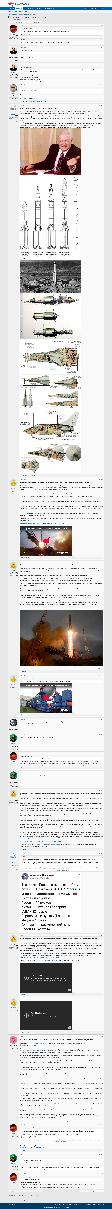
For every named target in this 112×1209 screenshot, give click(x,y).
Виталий (11, 19)
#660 (102, 1174)
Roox (13, 728)
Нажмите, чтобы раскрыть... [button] (62, 870)
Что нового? (27, 8)
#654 (102, 853)
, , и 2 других (29, 475)
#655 (102, 935)
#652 (102, 772)
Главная (11, 8)
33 (24, 22)
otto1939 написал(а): (26, 679)
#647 (102, 562)
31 (19, 22)
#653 (102, 790)
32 (21, 22)
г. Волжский (15, 38)
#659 (102, 1154)
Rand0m (13, 114)
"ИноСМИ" (36, 1050)
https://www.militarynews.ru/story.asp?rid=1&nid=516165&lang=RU (39, 957)
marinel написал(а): (26, 756)
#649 (102, 719)
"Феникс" (34, 1049)
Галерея (37, 8)
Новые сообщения (12, 11)
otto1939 (13, 488)
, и (29, 557)
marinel (13, 743)
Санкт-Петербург (14, 749)
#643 (102, 64)
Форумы (19, 8)
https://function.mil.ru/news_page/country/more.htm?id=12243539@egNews (42, 606)
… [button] (16, 22)
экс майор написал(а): (26, 1128)
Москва (16, 100)
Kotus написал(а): (25, 50)
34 (26, 22)
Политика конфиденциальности (82, 1204)
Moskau (16, 493)
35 (29, 22)
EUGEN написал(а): (26, 28)
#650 (102, 734)
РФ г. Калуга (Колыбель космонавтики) (14, 121)
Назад (11, 22)
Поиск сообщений (23, 11)
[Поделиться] (99, 26)
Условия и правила (68, 1204)
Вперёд (38, 22)
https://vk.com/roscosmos (27, 667)
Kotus (13, 34)
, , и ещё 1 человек (34, 101)
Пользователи (48, 8)
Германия (16, 60)
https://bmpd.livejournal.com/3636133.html (32, 1147)
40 (34, 22)
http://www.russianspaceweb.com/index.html (47, 844)
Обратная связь (58, 1204)
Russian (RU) (12, 1204)
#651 (102, 753)
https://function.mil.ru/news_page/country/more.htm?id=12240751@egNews (42, 523)
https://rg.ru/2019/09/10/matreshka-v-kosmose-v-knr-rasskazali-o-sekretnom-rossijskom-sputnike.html (49, 1121)
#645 (102, 105)
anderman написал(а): (26, 67)
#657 (102, 1036)
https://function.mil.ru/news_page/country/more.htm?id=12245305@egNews (42, 841)
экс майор (13, 1045)
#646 (102, 479)
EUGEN (13, 56)
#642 (102, 47)
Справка (94, 1204)
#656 (102, 999)
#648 (102, 675)
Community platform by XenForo (56, 1207)
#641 (102, 25)
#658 (102, 1124)
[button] (33, 8)
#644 (102, 84)
